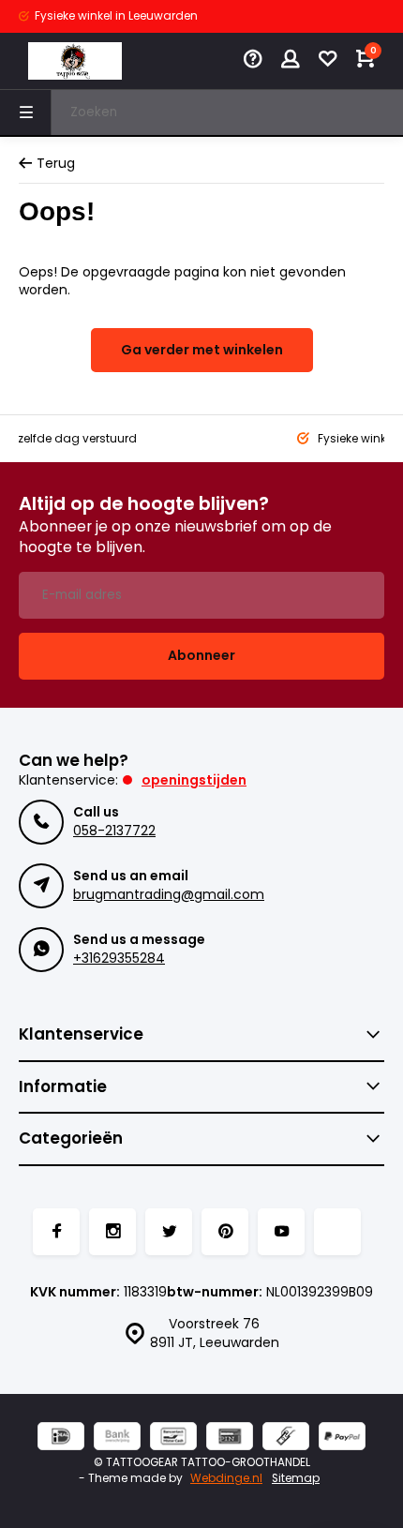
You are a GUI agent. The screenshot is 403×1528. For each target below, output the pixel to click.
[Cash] (285, 1438)
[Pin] (229, 1438)
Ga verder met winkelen (202, 349)
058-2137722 (114, 830)
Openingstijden (194, 780)
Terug (56, 163)
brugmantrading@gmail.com (168, 894)
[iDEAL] (60, 1438)
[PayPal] (342, 1438)
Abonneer (201, 655)
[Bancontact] (173, 1438)
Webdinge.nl (226, 1478)
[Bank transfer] (117, 1438)
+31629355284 (119, 958)
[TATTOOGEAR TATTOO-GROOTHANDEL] (75, 61)
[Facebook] (56, 1231)
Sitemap (296, 1478)
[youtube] (281, 1231)
